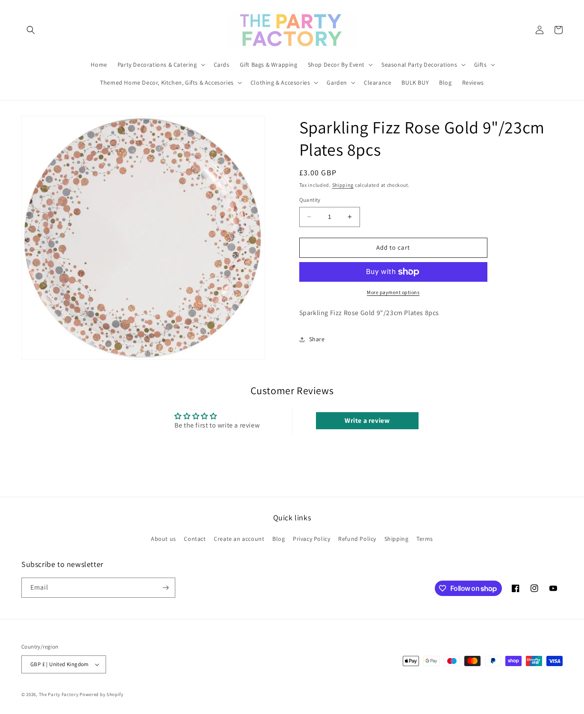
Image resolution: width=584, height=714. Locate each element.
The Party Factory (59, 694)
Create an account (239, 539)
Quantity (310, 200)
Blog (278, 539)
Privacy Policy (311, 539)
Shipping (343, 185)
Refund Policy (357, 539)
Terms (424, 539)
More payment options (393, 292)
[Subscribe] (165, 588)
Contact (195, 539)
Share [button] (317, 339)
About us (163, 539)
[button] (30, 30)
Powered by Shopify (102, 694)
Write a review (367, 420)
